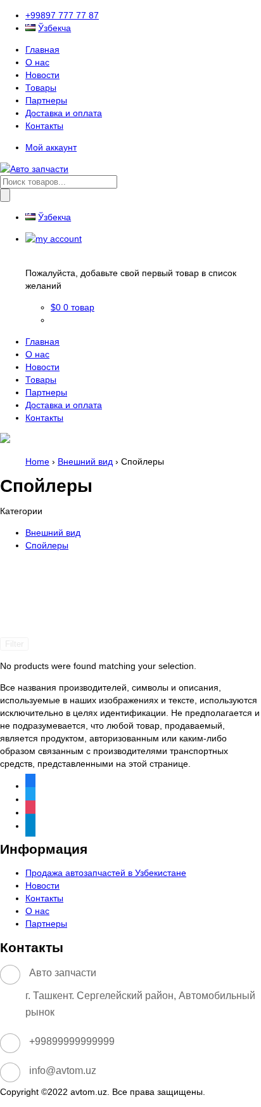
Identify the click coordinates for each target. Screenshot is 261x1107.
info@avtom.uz (62, 1070)
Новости (42, 75)
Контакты (44, 126)
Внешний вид (85, 461)
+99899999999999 (72, 1041)
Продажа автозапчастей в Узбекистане (105, 873)
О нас (37, 62)
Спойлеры (46, 545)
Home (37, 461)
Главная (42, 49)
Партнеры (46, 100)
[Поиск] (5, 195)
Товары (40, 88)
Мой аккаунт (51, 147)
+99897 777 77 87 (62, 15)
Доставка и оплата (63, 113)
